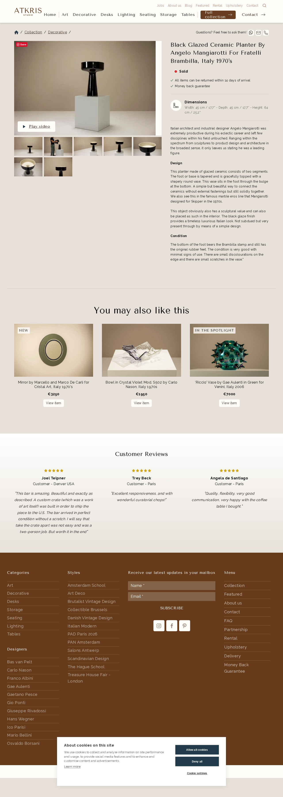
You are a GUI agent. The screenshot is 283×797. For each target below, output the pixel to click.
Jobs (160, 5)
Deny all (197, 761)
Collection (33, 32)
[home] (28, 11)
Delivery (232, 656)
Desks (107, 14)
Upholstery (234, 5)
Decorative (84, 14)
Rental (217, 5)
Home (50, 14)
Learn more (72, 766)
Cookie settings (197, 773)
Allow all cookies (197, 749)
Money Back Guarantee (236, 667)
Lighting (126, 14)
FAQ (228, 620)
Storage (168, 14)
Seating (148, 14)
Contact (250, 14)
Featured (202, 5)
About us (175, 5)
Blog (188, 5)
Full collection (215, 15)
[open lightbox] (85, 88)
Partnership (236, 629)
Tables (188, 14)
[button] (65, 15)
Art (65, 14)
